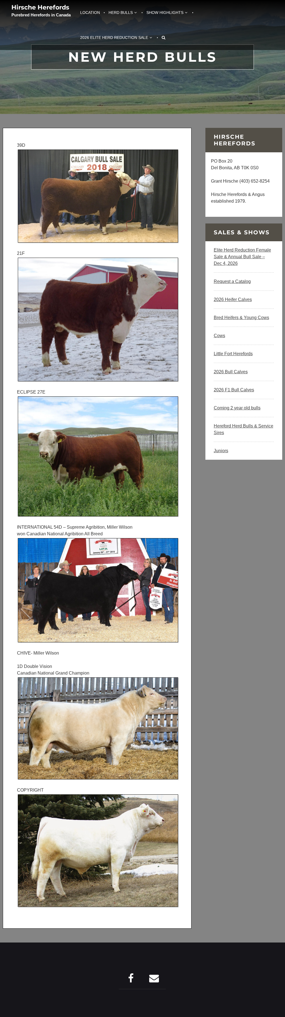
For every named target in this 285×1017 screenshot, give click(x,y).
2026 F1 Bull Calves (234, 389)
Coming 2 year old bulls (237, 408)
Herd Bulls (121, 12)
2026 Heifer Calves (233, 299)
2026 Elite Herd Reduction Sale (114, 37)
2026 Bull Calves (231, 371)
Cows (219, 335)
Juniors (221, 450)
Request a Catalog (232, 281)
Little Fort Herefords (233, 353)
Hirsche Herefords (40, 7)
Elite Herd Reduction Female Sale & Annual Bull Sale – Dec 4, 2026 (242, 257)
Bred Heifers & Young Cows (241, 317)
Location (90, 12)
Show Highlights (164, 12)
